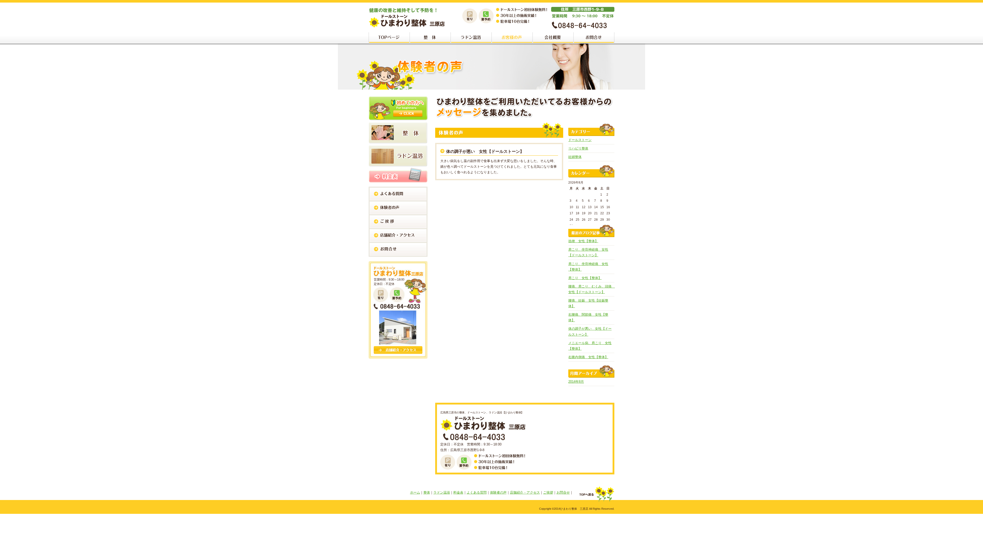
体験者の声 (498, 492)
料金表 (458, 492)
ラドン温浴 (441, 492)
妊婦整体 (575, 157)
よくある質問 (477, 492)
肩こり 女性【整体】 (585, 278)
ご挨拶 (548, 492)
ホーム (415, 492)
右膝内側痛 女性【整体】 (588, 357)
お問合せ (563, 492)
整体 (426, 492)
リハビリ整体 (578, 148)
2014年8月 (576, 382)
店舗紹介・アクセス (525, 492)
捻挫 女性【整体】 (583, 241)
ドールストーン (580, 140)
